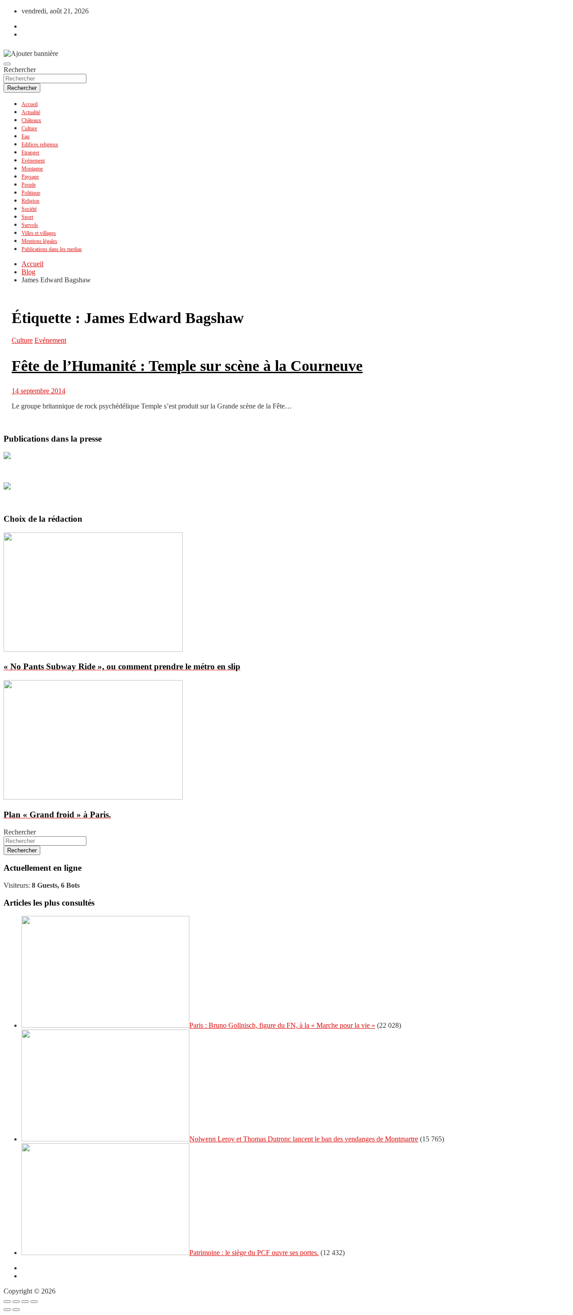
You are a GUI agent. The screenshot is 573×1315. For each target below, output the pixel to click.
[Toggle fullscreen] (25, 1301)
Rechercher (20, 69)
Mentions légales (39, 241)
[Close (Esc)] (7, 1301)
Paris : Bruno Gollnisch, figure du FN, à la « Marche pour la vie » (282, 1025)
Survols (29, 225)
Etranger (30, 152)
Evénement (33, 160)
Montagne (32, 169)
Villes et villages (38, 233)
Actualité (30, 112)
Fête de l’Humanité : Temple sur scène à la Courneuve (187, 365)
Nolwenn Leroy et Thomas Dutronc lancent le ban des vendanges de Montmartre (303, 1139)
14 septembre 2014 (38, 391)
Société (29, 209)
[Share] (16, 1301)
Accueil (29, 104)
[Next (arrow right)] (16, 1309)
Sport (27, 217)
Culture (29, 128)
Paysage (30, 177)
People (28, 185)
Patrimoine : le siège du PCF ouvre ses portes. (254, 1252)
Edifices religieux (39, 144)
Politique (30, 193)
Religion (30, 201)
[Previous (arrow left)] (7, 1309)
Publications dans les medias (51, 249)
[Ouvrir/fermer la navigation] (7, 64)
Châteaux (31, 120)
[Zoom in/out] (34, 1301)
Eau (25, 136)
